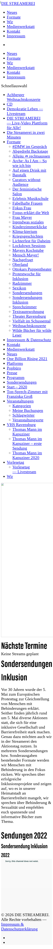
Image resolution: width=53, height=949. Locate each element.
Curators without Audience (26, 182)
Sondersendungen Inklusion (27, 299)
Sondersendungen (27, 292)
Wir (10, 63)
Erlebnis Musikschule (30, 198)
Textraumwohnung (28, 311)
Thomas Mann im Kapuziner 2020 (27, 455)
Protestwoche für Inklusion (26, 276)
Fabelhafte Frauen (27, 203)
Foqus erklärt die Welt (30, 212)
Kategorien (21, 405)
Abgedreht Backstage (30, 151)
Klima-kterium (24, 231)
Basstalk (19, 175)
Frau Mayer (22, 217)
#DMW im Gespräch (29, 146)
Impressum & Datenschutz (29, 339)
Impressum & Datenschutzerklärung (19, 926)
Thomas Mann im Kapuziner (27, 431)
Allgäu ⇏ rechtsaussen (31, 156)
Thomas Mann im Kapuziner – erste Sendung (27, 443)
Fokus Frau (21, 208)
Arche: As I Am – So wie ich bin (29, 163)
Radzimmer (22, 283)
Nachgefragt (22, 259)
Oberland (20, 264)
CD (9, 104)
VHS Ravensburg (21, 424)
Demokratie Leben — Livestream (25, 111)
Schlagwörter (23, 415)
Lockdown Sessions (29, 245)
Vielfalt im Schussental (31, 321)
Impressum (16, 77)
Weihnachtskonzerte (29, 325)
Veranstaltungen (20, 401)
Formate (14, 58)
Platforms (15, 363)
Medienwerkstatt (21, 67)
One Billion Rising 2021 (27, 358)
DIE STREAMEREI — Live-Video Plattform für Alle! (27, 123)
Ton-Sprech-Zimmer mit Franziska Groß (27, 394)
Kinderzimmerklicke (29, 226)
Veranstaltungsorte (27, 420)
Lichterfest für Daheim (31, 241)
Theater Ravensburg (29, 316)
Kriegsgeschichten (27, 236)
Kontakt (13, 72)
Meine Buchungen (27, 410)
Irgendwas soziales (28, 222)
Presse (12, 372)
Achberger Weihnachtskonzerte (23, 97)
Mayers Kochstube (28, 250)
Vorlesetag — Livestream (24, 469)
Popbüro (14, 368)
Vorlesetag (15, 462)
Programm (15, 377)
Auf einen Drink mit (29, 170)
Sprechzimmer (24, 306)
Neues (12, 53)
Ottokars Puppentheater (32, 269)
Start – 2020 (17, 387)
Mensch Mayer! (25, 255)
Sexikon (19, 288)
